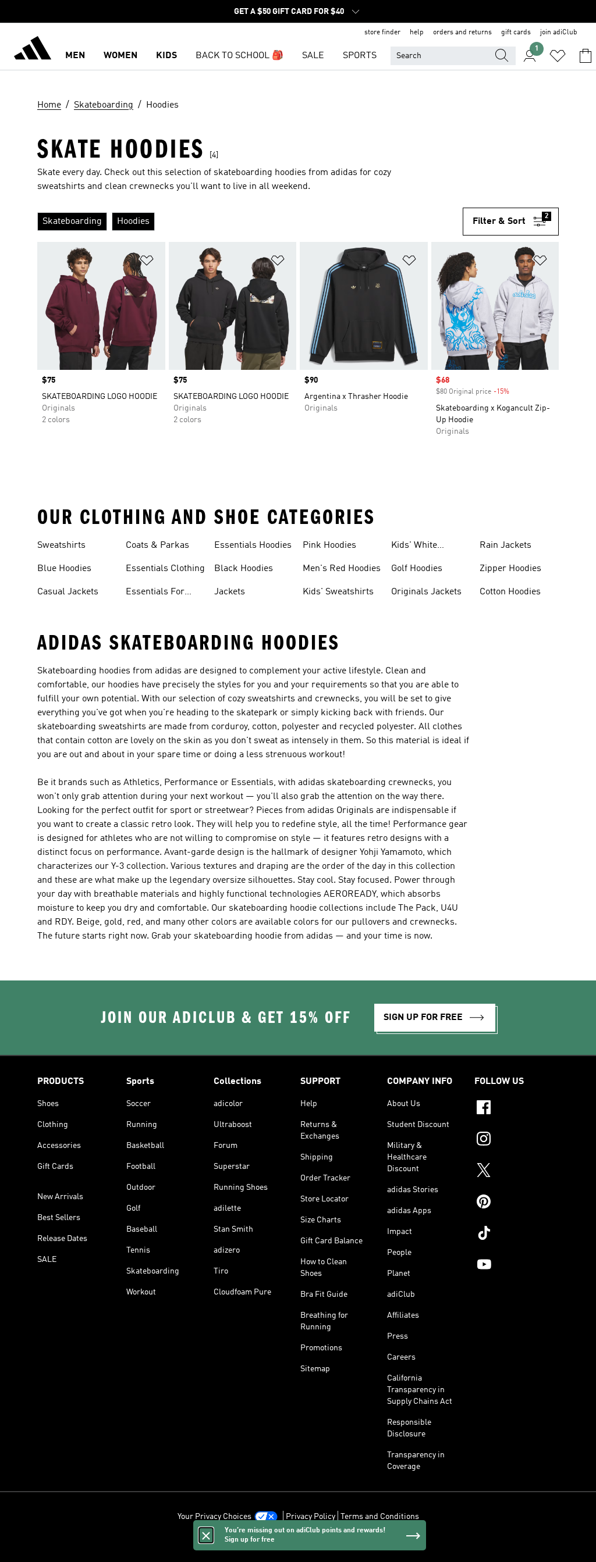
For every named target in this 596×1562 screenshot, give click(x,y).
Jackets (229, 592)
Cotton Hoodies (510, 592)
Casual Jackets (67, 592)
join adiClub (558, 32)
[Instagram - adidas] (516, 1140)
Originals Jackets (426, 592)
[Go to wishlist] (558, 56)
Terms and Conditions (379, 1517)
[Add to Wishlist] (146, 262)
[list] (250, 221)
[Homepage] (32, 50)
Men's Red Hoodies (342, 568)
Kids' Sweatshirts (338, 592)
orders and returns (462, 32)
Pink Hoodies (329, 545)
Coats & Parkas (157, 545)
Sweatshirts (61, 545)
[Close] (206, 1535)
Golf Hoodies (416, 568)
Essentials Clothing (165, 568)
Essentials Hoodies (253, 545)
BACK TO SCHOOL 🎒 (239, 55)
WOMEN (120, 55)
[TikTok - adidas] (516, 1234)
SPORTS (360, 55)
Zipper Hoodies (510, 568)
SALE (313, 55)
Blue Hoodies (64, 568)
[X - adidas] (516, 1171)
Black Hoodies (243, 568)
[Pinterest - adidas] (516, 1203)
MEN (75, 55)
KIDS (166, 55)
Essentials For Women (155, 593)
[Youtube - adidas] (516, 1266)
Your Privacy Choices (214, 1517)
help (417, 32)
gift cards (516, 32)
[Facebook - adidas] (516, 1109)
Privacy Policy (310, 1517)
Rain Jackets (505, 545)
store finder (382, 32)
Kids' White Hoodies (414, 546)
